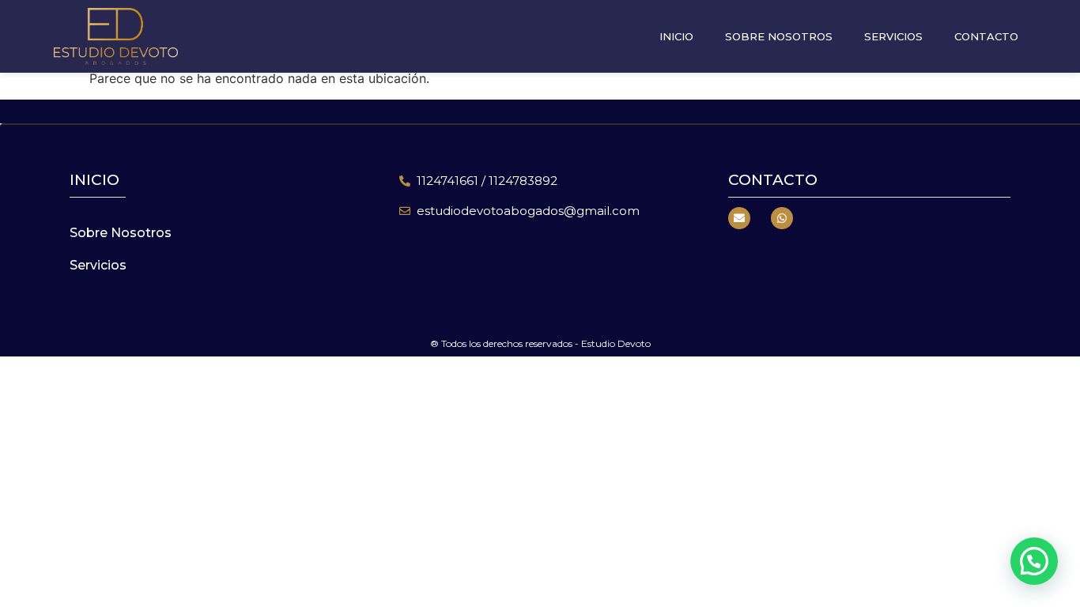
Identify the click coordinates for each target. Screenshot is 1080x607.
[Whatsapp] (782, 218)
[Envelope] (739, 218)
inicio (94, 180)
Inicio (676, 36)
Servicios (893, 36)
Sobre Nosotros (779, 36)
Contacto (986, 36)
